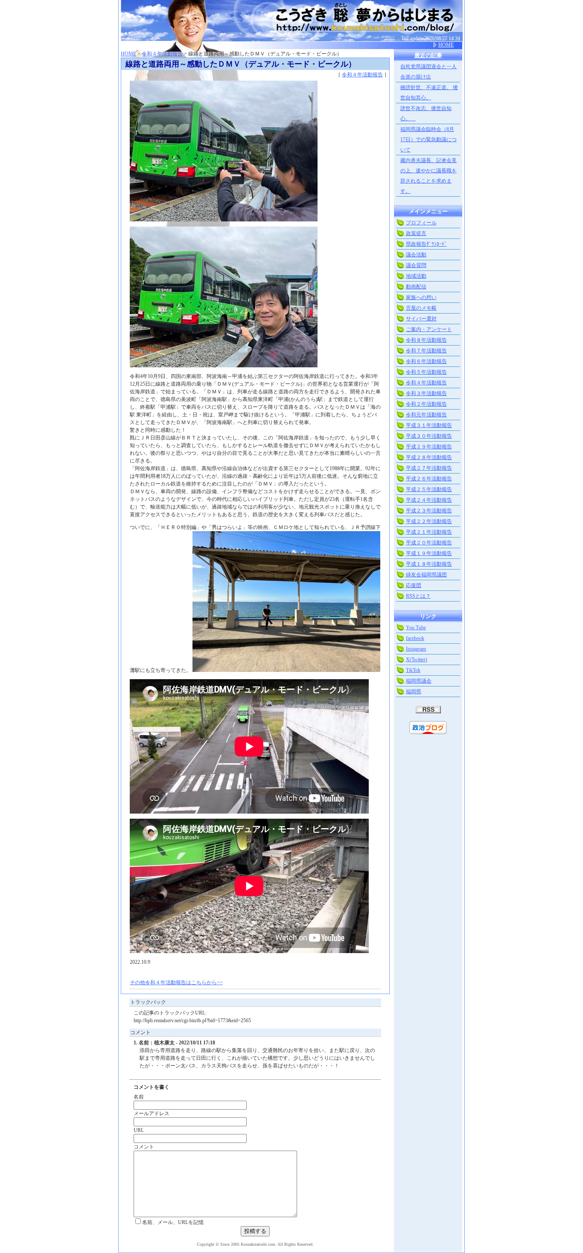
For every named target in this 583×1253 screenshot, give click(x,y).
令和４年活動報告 (162, 54)
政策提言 (416, 233)
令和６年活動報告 (426, 361)
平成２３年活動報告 (429, 511)
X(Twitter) (416, 660)
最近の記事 (428, 55)
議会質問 (416, 265)
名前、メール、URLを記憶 (173, 1222)
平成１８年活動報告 (429, 564)
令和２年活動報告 (426, 404)
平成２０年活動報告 (429, 543)
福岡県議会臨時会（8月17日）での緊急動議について (428, 139)
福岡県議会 (418, 681)
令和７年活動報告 (426, 351)
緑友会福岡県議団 (426, 575)
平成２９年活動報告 (429, 447)
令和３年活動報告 (426, 393)
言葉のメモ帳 (421, 308)
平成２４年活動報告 (429, 500)
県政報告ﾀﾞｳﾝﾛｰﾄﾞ (426, 244)
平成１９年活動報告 (429, 553)
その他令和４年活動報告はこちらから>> (176, 983)
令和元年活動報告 (426, 415)
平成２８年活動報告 (429, 457)
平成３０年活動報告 (429, 436)
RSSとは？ (418, 596)
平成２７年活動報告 (429, 468)
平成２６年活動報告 (429, 479)
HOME (446, 45)
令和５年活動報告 (426, 372)
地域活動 (416, 276)
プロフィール (421, 223)
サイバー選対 (421, 319)
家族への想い (421, 297)
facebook (415, 638)
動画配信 (416, 287)
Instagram (416, 649)
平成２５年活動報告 (429, 489)
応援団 (413, 585)
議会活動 (416, 255)
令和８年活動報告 (426, 340)
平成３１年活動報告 (429, 425)
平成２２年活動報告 (429, 521)
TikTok (413, 670)
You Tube (416, 628)
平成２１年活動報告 (429, 532)
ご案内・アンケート (429, 329)
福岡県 (413, 692)
